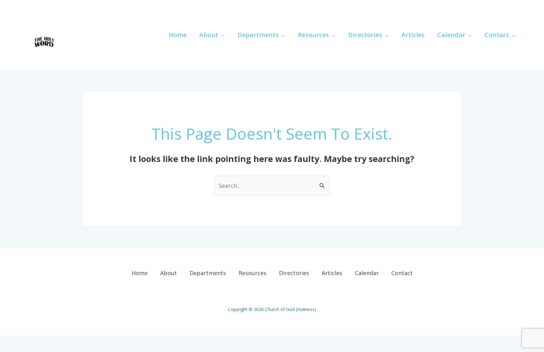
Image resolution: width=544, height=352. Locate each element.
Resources (252, 273)
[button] (221, 35)
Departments (208, 273)
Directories (294, 273)
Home (140, 273)
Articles (332, 273)
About (168, 273)
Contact (402, 273)
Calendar (367, 273)
